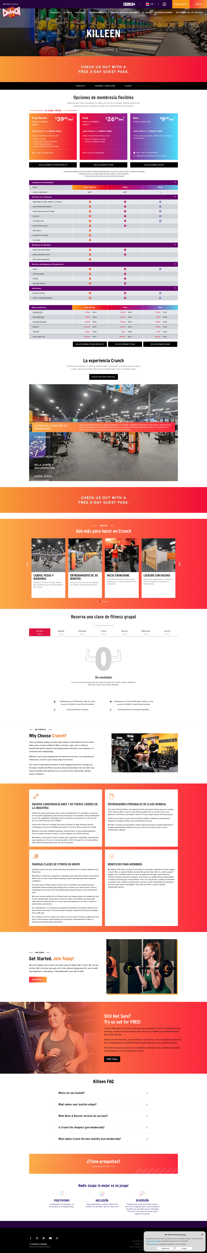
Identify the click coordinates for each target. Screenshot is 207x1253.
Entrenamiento (98, 12)
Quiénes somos (163, 12)
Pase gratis (180, 4)
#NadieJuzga (10, 4)
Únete (198, 4)
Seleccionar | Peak (103, 165)
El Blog (146, 12)
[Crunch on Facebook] (30, 1238)
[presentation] (27, 564)
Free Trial (112, 1059)
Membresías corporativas (143, 1244)
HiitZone (80, 12)
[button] (100, 601)
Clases (68, 12)
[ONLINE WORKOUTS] (129, 4)
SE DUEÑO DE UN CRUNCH (189, 12)
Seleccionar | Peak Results (53, 165)
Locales (55, 12)
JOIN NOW (36, 979)
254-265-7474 (109, 1166)
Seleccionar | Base (154, 165)
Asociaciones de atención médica (141, 1246)
